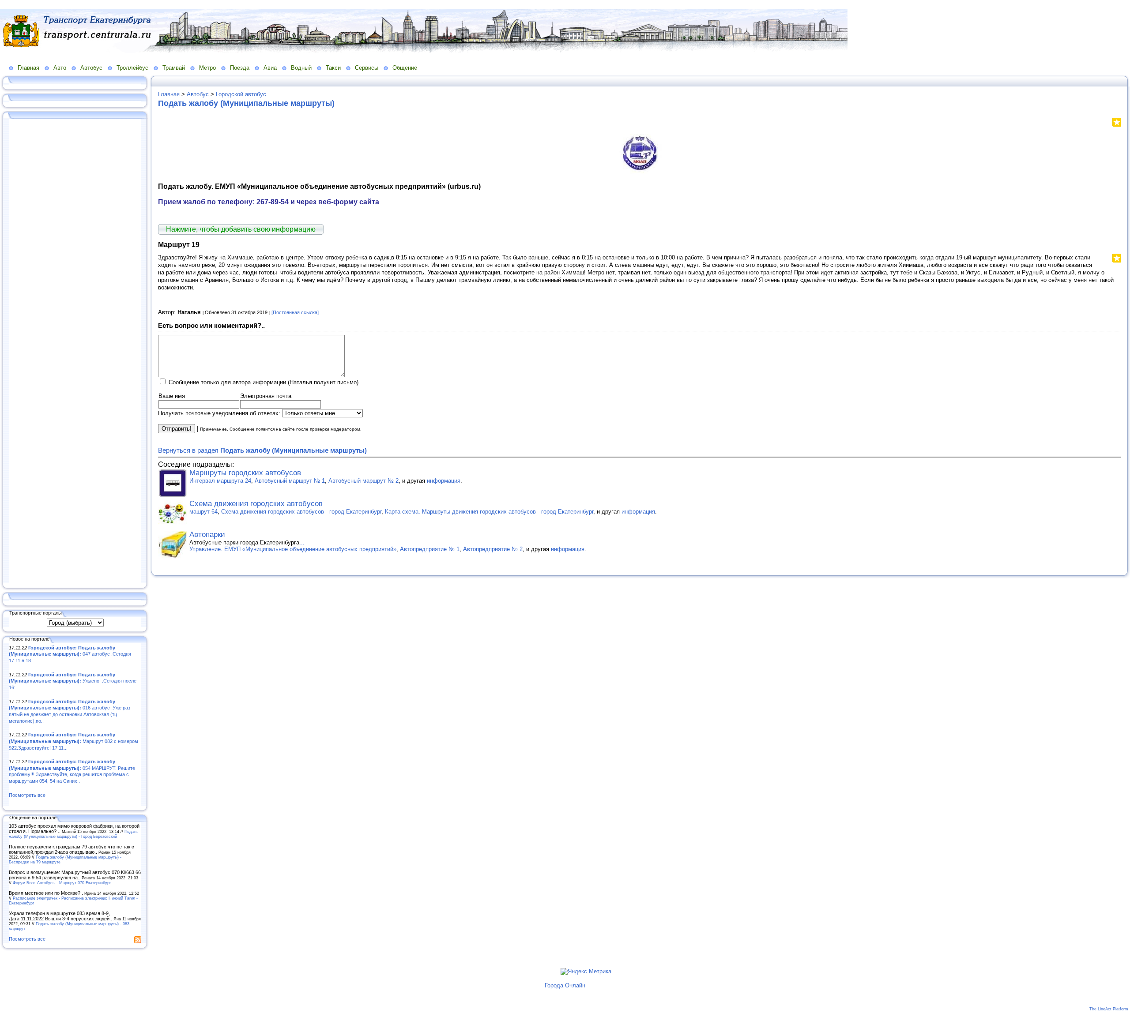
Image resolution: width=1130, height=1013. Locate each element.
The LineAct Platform (1108, 1009)
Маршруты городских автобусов (245, 473)
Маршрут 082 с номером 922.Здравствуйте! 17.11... (73, 741)
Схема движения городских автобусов (256, 503)
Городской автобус (241, 94)
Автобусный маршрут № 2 (363, 480)
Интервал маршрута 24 (220, 480)
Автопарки (207, 534)
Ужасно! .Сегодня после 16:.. (72, 681)
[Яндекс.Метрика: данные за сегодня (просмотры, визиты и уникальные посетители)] (586, 971)
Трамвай (173, 67)
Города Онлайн (565, 985)
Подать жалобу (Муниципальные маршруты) (246, 103)
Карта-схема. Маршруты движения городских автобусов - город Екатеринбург (489, 511)
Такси (333, 67)
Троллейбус (132, 67)
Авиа (270, 67)
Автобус (91, 67)
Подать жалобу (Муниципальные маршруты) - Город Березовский (73, 834)
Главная (28, 67)
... (302, 542)
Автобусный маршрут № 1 (290, 480)
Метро (207, 67)
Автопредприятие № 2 (493, 549)
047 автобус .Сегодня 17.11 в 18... (70, 654)
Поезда (239, 67)
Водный (301, 67)
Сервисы (366, 67)
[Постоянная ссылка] (295, 312)
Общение (404, 67)
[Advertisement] (75, 351)
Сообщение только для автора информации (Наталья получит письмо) (263, 382)
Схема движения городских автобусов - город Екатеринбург (301, 511)
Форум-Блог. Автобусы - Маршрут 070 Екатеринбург (62, 882)
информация (443, 480)
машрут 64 (203, 511)
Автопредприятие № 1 (430, 549)
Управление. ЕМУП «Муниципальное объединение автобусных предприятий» (292, 549)
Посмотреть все (27, 795)
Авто (59, 67)
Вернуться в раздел (262, 450)
